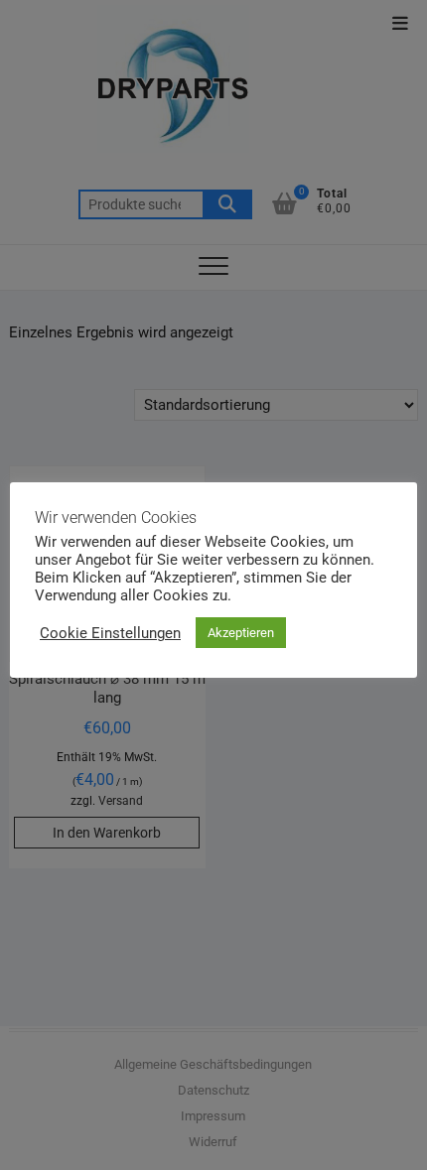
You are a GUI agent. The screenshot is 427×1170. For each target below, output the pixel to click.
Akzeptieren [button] (241, 632)
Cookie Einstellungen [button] (110, 633)
